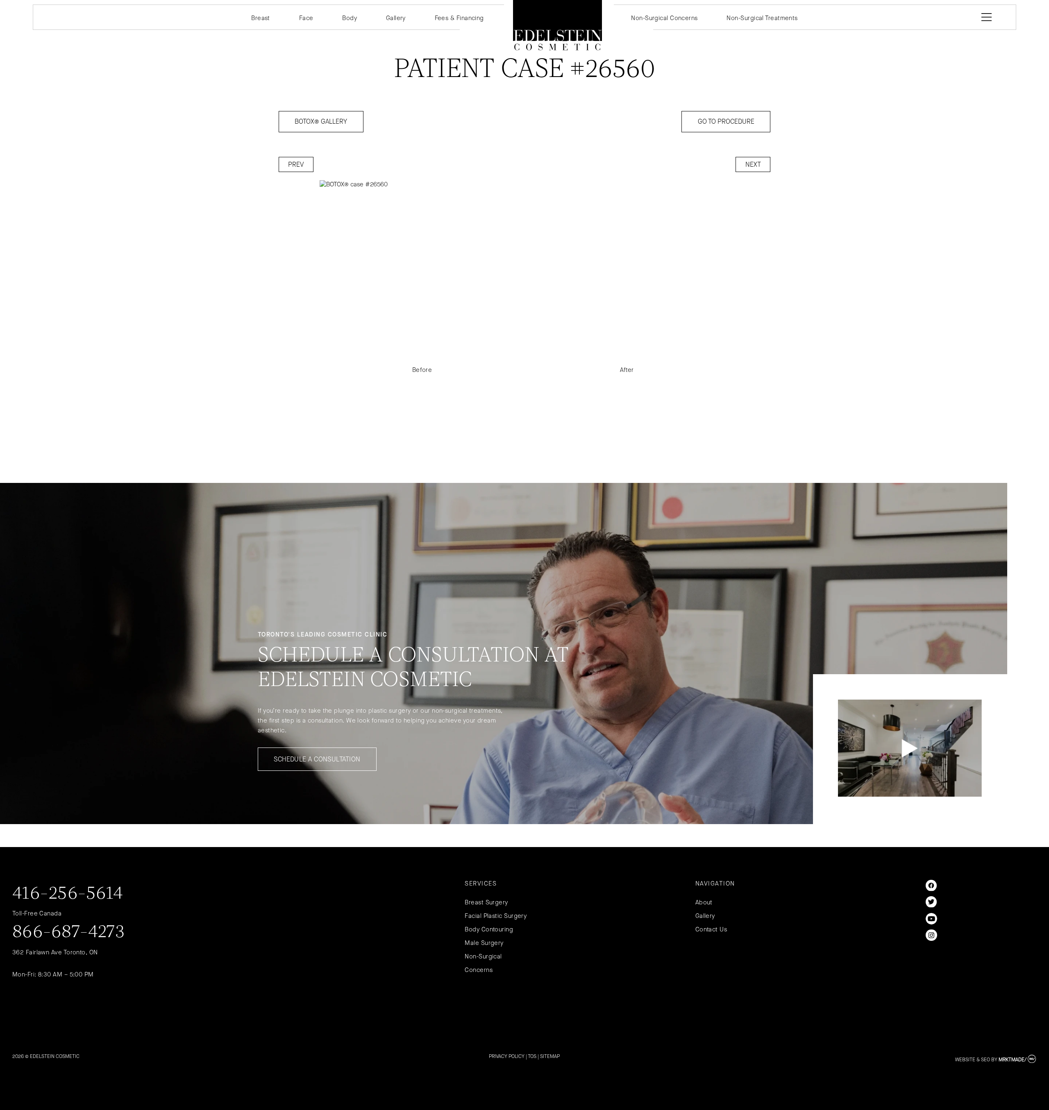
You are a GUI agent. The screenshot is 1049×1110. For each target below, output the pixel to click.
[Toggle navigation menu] (985, 17)
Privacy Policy (506, 1056)
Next (753, 164)
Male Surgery (484, 943)
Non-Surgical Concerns (664, 18)
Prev (296, 164)
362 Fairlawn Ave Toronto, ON (55, 952)
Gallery (396, 18)
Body (349, 18)
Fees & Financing (459, 18)
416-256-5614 (67, 894)
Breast (260, 18)
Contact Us (711, 929)
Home (557, 25)
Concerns (479, 970)
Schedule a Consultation (317, 759)
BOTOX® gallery (321, 121)
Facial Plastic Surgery (496, 916)
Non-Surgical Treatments (762, 18)
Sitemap (550, 1056)
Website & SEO (972, 1059)
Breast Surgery (486, 902)
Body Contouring (489, 929)
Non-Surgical (483, 956)
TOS (532, 1056)
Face (306, 18)
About (704, 902)
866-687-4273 (68, 933)
